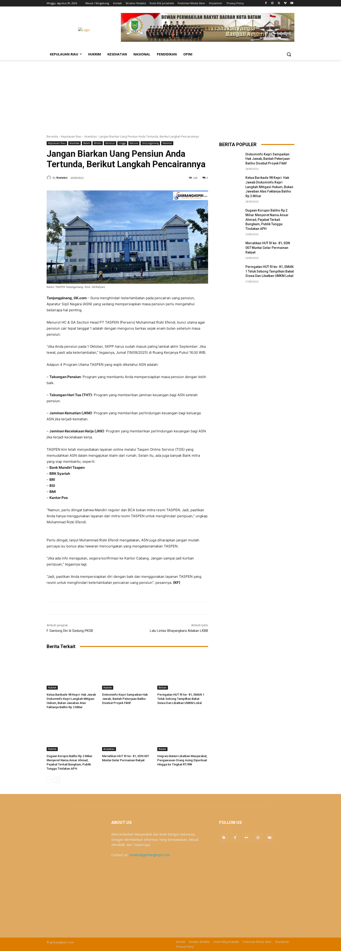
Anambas (90, 136)
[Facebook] (266, 3)
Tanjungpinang (150, 143)
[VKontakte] (269, 837)
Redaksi (62, 177)
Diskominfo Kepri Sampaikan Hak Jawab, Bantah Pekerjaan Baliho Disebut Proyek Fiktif (125, 699)
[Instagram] (272, 3)
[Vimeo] (285, 3)
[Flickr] (246, 837)
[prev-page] (49, 780)
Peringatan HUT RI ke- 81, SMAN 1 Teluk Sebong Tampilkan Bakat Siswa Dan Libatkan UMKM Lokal (180, 699)
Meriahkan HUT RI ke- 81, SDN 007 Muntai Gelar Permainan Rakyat (267, 247)
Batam (86, 143)
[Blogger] (223, 837)
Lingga (122, 143)
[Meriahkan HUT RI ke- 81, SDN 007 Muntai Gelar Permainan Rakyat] (127, 733)
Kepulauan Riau (71, 136)
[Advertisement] (170, 94)
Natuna (134, 143)
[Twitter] (279, 3)
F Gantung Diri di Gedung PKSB (70, 631)
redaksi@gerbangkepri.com (149, 855)
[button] (288, 54)
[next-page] (57, 780)
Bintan (97, 143)
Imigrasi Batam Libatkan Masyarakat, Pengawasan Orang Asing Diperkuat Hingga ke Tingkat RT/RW (182, 760)
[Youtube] (291, 3)
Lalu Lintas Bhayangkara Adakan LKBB (179, 631)
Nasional (167, 143)
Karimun (110, 143)
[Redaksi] (50, 177)
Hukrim (52, 687)
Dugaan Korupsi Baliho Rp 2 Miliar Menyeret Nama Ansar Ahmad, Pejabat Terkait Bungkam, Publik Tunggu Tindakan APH (267, 219)
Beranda (52, 136)
